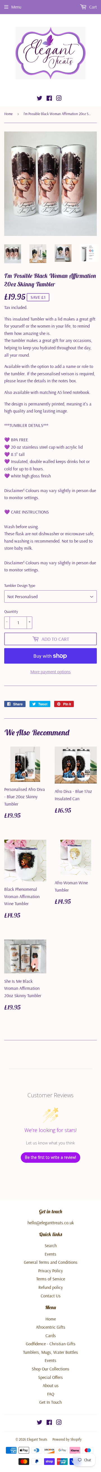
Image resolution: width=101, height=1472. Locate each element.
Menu (16, 7)
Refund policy (50, 1287)
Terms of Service (50, 1279)
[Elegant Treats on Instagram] (59, 99)
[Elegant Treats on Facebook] (49, 99)
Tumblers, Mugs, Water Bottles (50, 1352)
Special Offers (50, 1377)
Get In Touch (50, 1402)
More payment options (50, 671)
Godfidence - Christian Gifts (50, 1343)
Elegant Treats (37, 1439)
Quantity (11, 611)
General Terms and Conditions (50, 1262)
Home (8, 113)
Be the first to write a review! (50, 1157)
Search (51, 1245)
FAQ (50, 1394)
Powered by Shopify (67, 1439)
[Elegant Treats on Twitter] (39, 99)
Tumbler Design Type (19, 585)
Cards (50, 1335)
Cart (92, 7)
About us (51, 1385)
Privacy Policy (50, 1270)
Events (50, 1254)
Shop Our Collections (50, 1369)
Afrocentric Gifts (50, 1327)
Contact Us (51, 1295)
